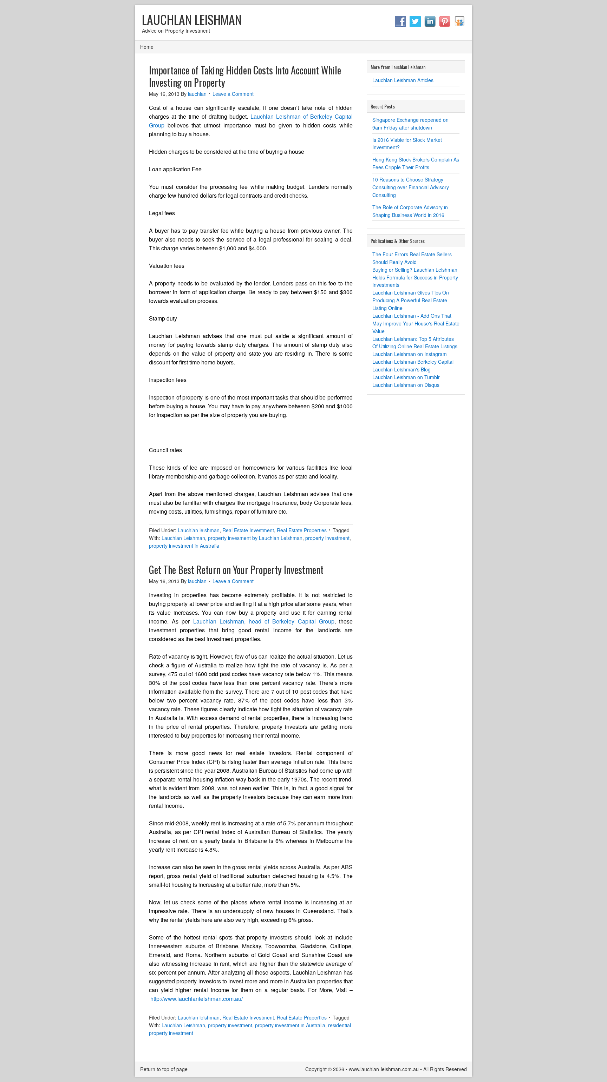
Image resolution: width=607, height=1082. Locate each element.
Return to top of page (164, 1069)
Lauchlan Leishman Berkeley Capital (412, 361)
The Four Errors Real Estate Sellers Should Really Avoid (412, 258)
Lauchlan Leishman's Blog (401, 369)
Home (147, 46)
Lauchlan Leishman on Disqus (405, 384)
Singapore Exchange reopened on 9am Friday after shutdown (410, 123)
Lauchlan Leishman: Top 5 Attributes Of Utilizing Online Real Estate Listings (414, 342)
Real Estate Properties (302, 530)
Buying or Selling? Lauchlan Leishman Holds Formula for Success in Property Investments (415, 277)
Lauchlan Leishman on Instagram (409, 353)
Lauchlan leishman (199, 530)
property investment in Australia (184, 545)
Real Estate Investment (248, 530)
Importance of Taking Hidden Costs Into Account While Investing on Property (245, 76)
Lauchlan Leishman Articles (402, 80)
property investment (327, 537)
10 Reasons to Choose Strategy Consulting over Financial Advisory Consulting (410, 187)
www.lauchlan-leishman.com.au (384, 1069)
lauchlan (197, 93)
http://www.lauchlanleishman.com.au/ (196, 999)
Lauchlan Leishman (192, 19)
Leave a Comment (233, 93)
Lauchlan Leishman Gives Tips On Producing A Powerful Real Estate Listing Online (410, 300)
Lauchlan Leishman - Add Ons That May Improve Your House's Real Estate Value (415, 323)
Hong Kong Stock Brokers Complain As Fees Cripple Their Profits (415, 163)
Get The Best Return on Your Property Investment (236, 569)
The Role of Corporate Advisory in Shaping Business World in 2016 (410, 211)
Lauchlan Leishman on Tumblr (406, 377)
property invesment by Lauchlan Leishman (255, 537)
